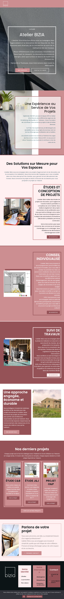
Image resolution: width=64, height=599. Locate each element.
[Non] (62, 594)
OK (24, 596)
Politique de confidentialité (34, 596)
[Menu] (59, 3)
